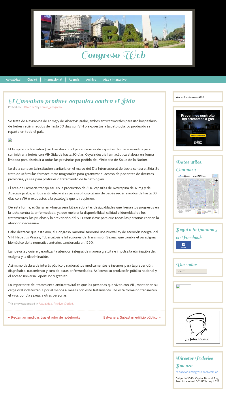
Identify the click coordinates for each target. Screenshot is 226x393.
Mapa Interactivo (115, 79)
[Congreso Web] (113, 47)
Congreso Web (113, 55)
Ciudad (32, 79)
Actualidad (13, 79)
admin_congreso (51, 107)
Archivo (91, 79)
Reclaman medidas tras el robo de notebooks (44, 317)
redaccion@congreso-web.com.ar (197, 372)
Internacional (53, 79)
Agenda (74, 79)
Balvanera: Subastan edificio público (131, 317)
